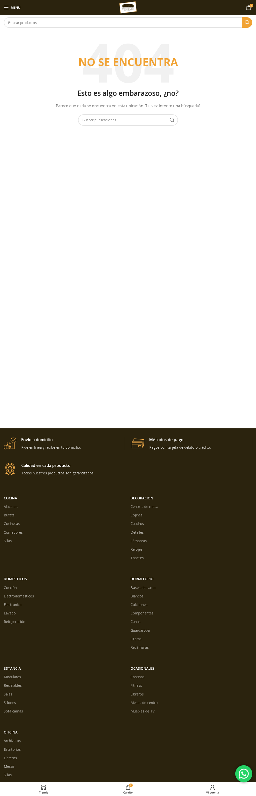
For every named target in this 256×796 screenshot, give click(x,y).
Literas (136, 638)
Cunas (135, 621)
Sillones (10, 702)
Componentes (142, 613)
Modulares (12, 676)
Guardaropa (140, 630)
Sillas (8, 540)
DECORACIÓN (141, 498)
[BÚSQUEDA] (247, 22)
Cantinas (137, 676)
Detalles (137, 532)
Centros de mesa (144, 506)
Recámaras (139, 647)
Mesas (9, 766)
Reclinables (13, 685)
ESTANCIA (12, 668)
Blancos (137, 596)
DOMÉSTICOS (15, 578)
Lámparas (138, 540)
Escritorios (12, 749)
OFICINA (11, 732)
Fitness (136, 685)
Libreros (137, 694)
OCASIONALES (142, 668)
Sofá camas (13, 711)
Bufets (9, 515)
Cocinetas (12, 523)
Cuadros (137, 523)
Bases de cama (143, 587)
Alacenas (11, 506)
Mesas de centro (144, 702)
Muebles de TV (142, 711)
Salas (8, 694)
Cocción (10, 587)
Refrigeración (14, 621)
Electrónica (13, 604)
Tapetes (137, 557)
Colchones (139, 604)
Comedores (13, 532)
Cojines (136, 515)
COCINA (10, 498)
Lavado (10, 613)
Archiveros (12, 740)
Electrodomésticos (19, 596)
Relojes (136, 549)
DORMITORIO (142, 578)
